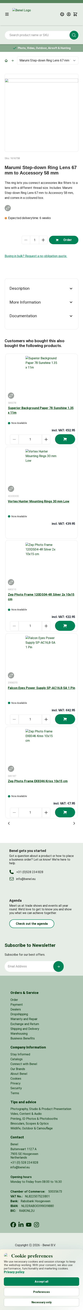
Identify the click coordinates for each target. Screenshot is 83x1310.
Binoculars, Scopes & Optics (29, 1123)
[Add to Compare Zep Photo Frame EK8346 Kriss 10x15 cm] (11, 769)
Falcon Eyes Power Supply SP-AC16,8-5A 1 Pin (41, 688)
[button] (73, 35)
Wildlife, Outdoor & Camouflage (31, 1128)
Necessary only (41, 1302)
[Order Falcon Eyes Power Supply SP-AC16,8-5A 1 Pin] (65, 719)
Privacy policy (14, 1272)
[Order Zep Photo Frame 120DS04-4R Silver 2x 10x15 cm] (65, 626)
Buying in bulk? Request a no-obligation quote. (36, 256)
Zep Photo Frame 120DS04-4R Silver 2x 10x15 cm (41, 597)
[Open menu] (7, 14)
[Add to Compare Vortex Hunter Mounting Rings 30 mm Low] (11, 489)
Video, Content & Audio (26, 1114)
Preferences (41, 1291)
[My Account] (69, 14)
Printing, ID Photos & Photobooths (34, 1119)
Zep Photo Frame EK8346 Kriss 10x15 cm (38, 781)
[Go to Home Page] (6, 60)
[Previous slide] (9, 823)
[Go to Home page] (30, 14)
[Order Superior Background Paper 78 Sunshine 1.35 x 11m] (65, 439)
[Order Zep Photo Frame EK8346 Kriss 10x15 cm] (65, 812)
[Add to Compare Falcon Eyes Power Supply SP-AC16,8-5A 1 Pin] (11, 675)
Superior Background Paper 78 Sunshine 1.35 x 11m (41, 410)
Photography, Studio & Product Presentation (40, 1109)
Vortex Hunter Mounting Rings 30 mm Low (38, 501)
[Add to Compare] (8, 208)
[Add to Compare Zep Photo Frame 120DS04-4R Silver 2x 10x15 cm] (11, 582)
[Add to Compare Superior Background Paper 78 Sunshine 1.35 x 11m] (11, 396)
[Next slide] (74, 823)
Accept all (41, 1281)
